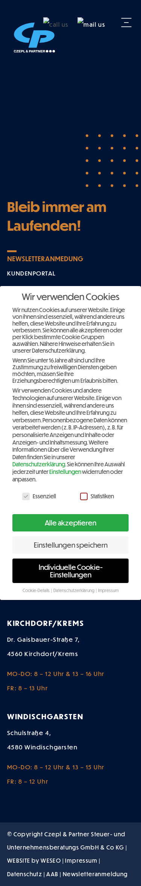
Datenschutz (24, 874)
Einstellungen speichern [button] (71, 544)
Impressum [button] (108, 590)
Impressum (81, 860)
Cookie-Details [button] (36, 590)
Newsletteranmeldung (95, 874)
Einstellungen (65, 471)
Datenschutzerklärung (38, 464)
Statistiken (102, 496)
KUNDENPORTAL (31, 273)
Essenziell (44, 496)
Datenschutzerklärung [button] (74, 590)
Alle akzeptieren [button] (70, 522)
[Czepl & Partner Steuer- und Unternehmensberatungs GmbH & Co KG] (34, 35)
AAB (52, 874)
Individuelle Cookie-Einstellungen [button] (71, 571)
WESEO (51, 860)
